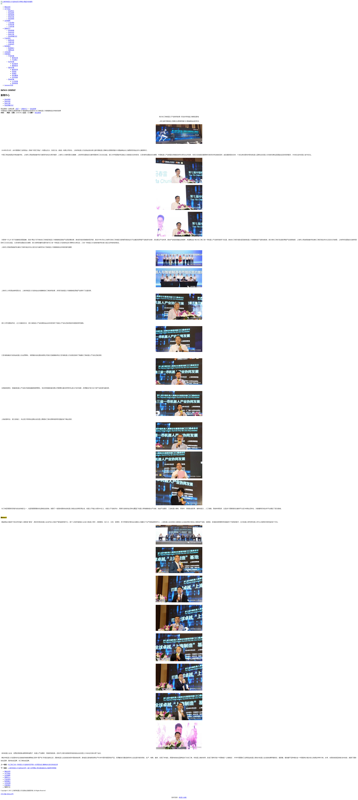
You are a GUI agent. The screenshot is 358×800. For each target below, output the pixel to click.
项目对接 (11, 67)
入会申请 (11, 26)
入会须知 (11, 22)
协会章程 (11, 18)
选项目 (14, 73)
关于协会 (7, 9)
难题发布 (15, 65)
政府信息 (11, 40)
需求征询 (15, 58)
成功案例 (15, 75)
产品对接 (11, 56)
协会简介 (11, 11)
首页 (16, 109)
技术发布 (15, 63)
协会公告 (11, 34)
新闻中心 (7, 28)
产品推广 (15, 60)
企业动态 (11, 44)
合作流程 (15, 77)
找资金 (14, 71)
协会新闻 (11, 30)
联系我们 (7, 46)
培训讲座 (15, 83)
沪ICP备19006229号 (7, 794)
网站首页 (7, 7)
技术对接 (11, 62)
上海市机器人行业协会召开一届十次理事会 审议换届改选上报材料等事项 (32, 768)
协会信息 (11, 32)
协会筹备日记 (12, 36)
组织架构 (11, 15)
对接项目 (7, 54)
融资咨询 (15, 69)
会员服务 (7, 20)
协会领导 (11, 13)
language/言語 (8, 85)
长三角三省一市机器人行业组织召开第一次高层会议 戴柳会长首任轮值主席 (33, 764)
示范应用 (7, 52)
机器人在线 (182, 797)
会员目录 (11, 24)
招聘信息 (11, 50)
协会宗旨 (11, 17)
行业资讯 (7, 38)
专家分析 (11, 42)
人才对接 (15, 81)
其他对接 (11, 79)
